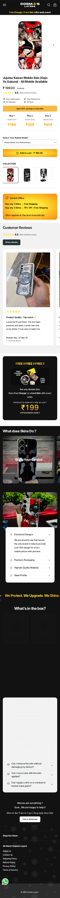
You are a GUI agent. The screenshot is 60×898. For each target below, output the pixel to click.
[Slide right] (53, 45)
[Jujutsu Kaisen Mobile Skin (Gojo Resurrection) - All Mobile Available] (43, 175)
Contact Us (8, 855)
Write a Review (11, 242)
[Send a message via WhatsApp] (5, 881)
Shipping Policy (10, 858)
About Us (7, 851)
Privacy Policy (9, 866)
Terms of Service (10, 870)
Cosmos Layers (32, 892)
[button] (4, 5)
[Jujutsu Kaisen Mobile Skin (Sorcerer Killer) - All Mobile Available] (27, 175)
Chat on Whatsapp (30, 819)
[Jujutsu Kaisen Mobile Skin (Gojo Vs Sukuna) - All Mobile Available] (10, 175)
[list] (30, 297)
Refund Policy (9, 862)
